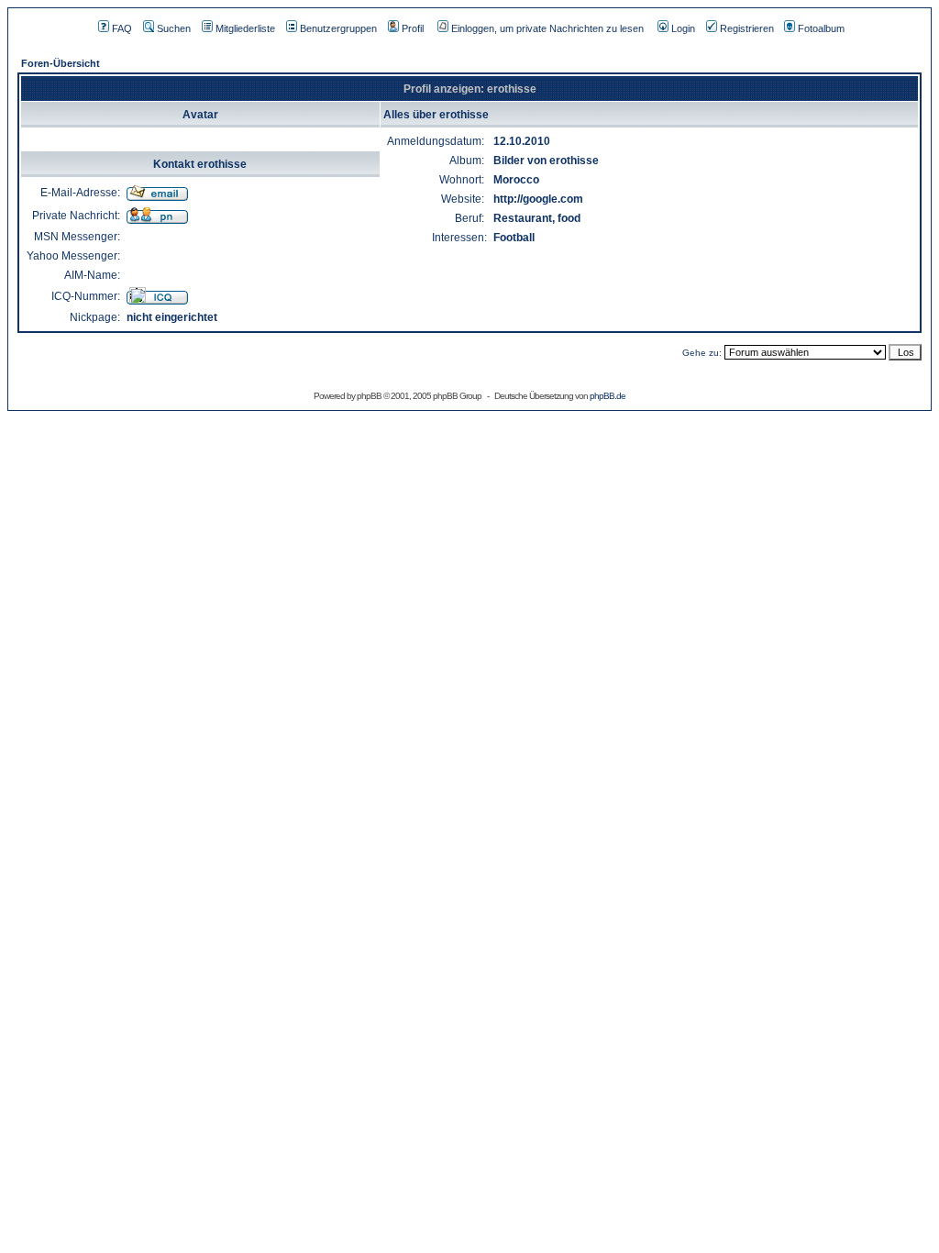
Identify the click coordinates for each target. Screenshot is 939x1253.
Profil (413, 28)
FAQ (122, 28)
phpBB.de (607, 396)
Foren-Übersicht (60, 63)
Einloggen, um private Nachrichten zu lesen (547, 28)
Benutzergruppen (338, 28)
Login (683, 28)
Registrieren (747, 28)
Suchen (174, 28)
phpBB (369, 396)
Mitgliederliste (245, 28)
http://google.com (538, 199)
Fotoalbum (821, 28)
